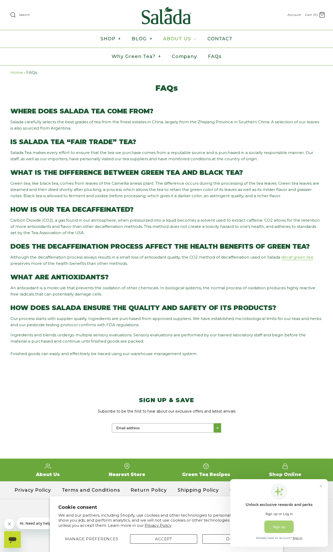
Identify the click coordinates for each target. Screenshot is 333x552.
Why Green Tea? (136, 56)
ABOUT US (179, 39)
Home (16, 72)
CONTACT (220, 39)
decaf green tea (297, 257)
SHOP (110, 39)
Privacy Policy (158, 525)
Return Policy (149, 490)
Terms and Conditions (91, 490)
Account (294, 15)
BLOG (142, 39)
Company (184, 56)
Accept (163, 538)
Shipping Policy (198, 490)
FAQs (214, 56)
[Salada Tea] (166, 8)
